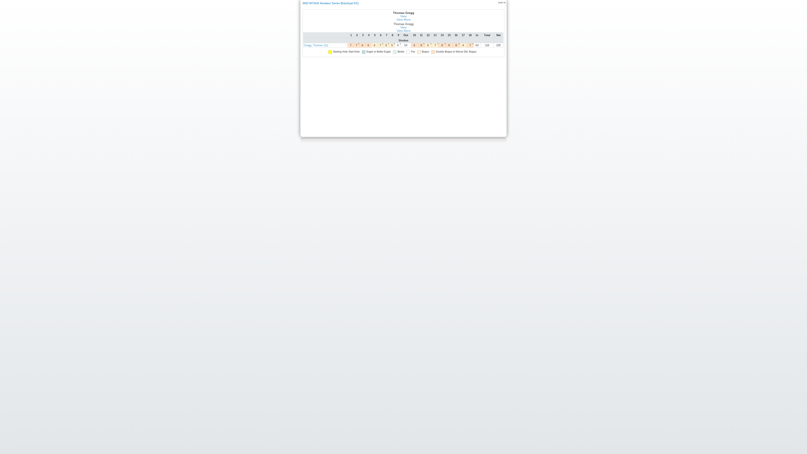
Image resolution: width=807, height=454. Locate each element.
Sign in (502, 3)
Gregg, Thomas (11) (316, 45)
